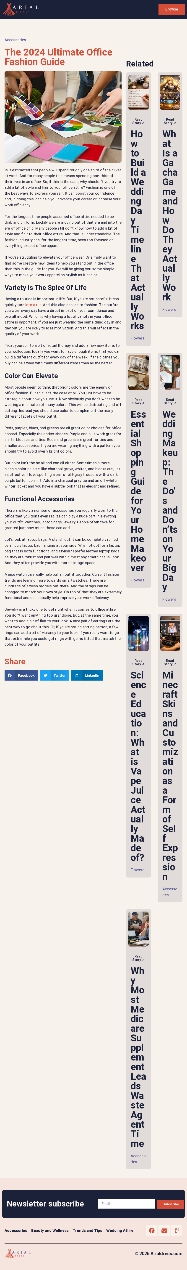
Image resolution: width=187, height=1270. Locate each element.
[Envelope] (164, 1230)
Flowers (137, 338)
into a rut (33, 304)
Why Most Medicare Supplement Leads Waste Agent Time (138, 1057)
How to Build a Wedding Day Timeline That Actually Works (138, 229)
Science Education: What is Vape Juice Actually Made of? (138, 766)
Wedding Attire (119, 1230)
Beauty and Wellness (50, 1230)
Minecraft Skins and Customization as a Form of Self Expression (170, 776)
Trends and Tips (87, 1230)
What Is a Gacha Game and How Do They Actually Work (170, 215)
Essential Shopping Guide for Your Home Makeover (138, 491)
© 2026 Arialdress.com (158, 1253)
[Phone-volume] (176, 1230)
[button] (21, 675)
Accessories (15, 39)
